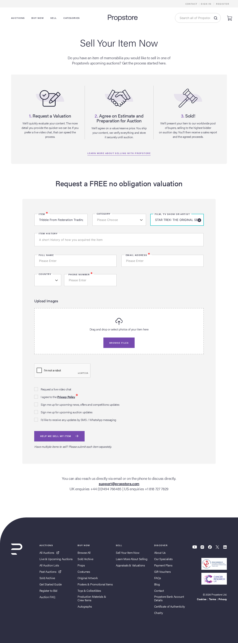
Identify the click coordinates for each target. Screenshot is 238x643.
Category (103, 213)
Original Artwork (88, 578)
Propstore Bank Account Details (169, 598)
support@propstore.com (119, 483)
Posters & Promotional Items (95, 584)
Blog (157, 584)
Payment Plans (163, 565)
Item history (48, 233)
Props (81, 565)
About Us (159, 552)
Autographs (85, 606)
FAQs (157, 578)
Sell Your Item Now (127, 552)
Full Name (46, 255)
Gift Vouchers (162, 571)
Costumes (84, 571)
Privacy (222, 599)
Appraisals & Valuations (130, 565)
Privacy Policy (66, 397)
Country (45, 274)
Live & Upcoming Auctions (56, 559)
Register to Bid (48, 590)
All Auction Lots (49, 565)
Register (222, 3)
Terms (212, 599)
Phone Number (80, 274)
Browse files (119, 342)
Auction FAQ (47, 597)
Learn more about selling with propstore (119, 153)
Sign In (206, 3)
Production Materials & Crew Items (92, 598)
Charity (158, 613)
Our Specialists (163, 559)
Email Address (138, 255)
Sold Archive (47, 578)
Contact (191, 3)
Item (43, 214)
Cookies (201, 599)
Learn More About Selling (131, 559)
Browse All (84, 552)
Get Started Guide (50, 584)
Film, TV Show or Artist (172, 214)
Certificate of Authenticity (169, 606)
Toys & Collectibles (89, 590)
